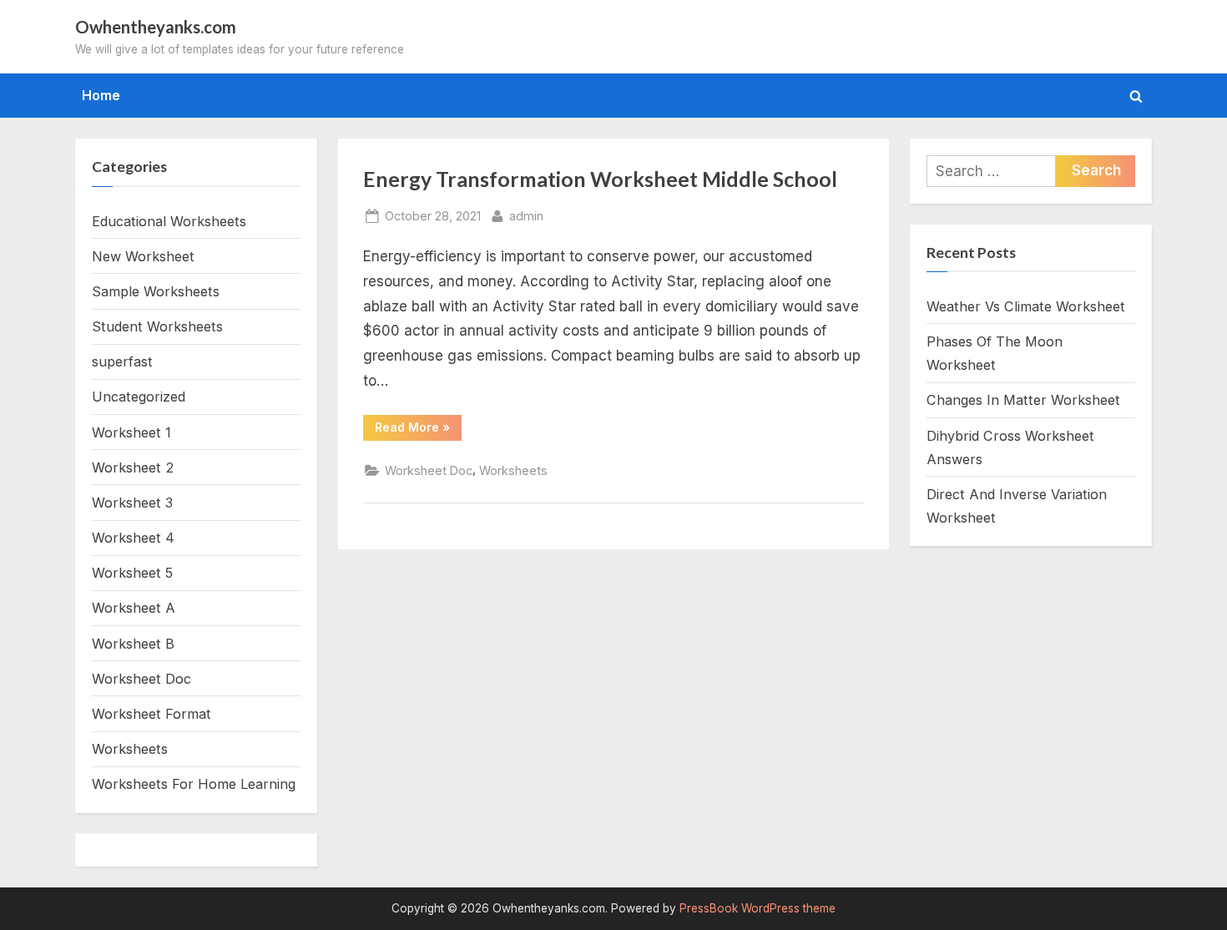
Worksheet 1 (131, 432)
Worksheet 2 (133, 467)
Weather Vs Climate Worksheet (1026, 306)
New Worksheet (143, 256)
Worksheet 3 (132, 502)
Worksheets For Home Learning (193, 784)
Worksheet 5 (132, 572)
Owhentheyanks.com (155, 27)
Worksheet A (133, 607)
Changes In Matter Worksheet (1023, 400)
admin (526, 215)
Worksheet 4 (133, 537)
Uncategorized (138, 396)
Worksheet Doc (428, 470)
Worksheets (513, 470)
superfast (122, 361)
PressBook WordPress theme (757, 908)
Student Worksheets (157, 326)
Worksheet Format (151, 713)
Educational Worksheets (169, 221)
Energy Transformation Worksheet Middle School (600, 179)
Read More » (418, 430)
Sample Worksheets (156, 291)
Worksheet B (133, 643)
